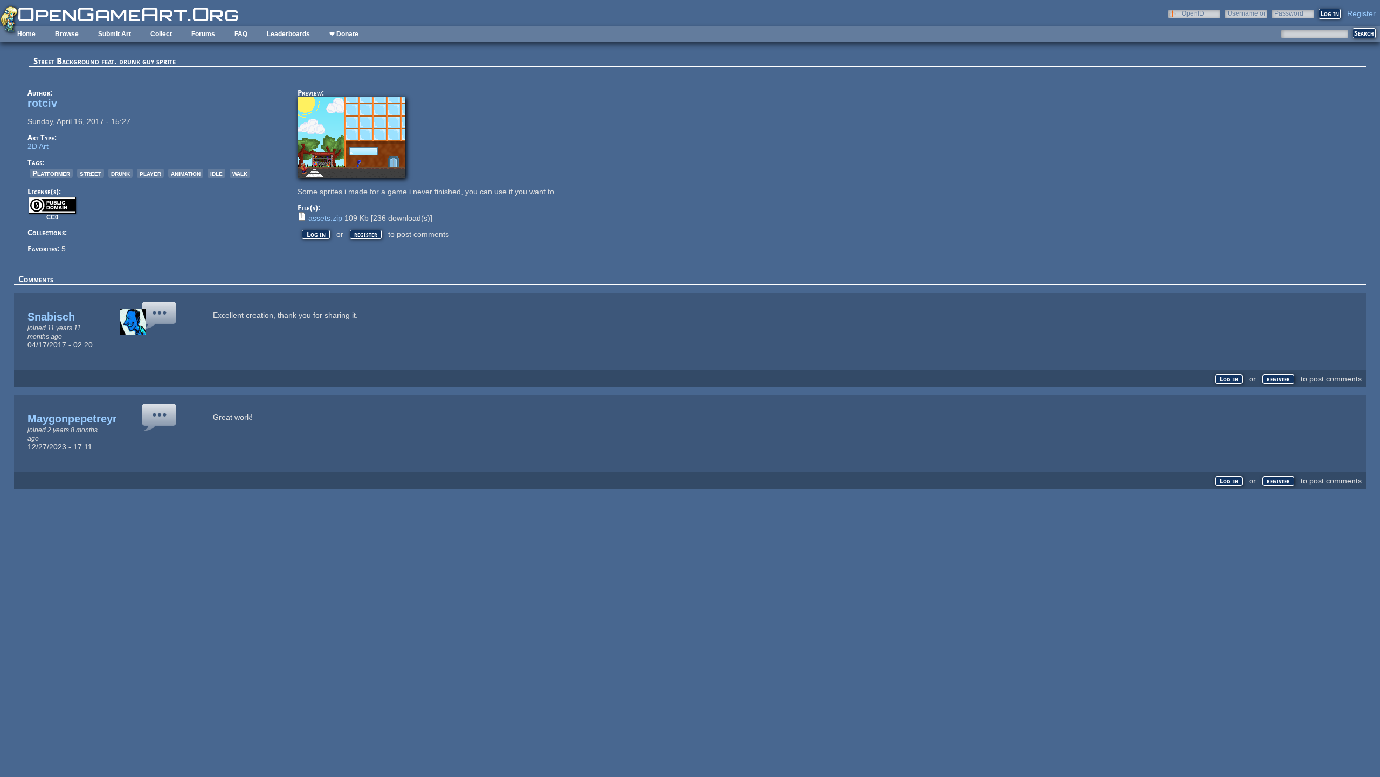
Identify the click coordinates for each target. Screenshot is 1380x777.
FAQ (240, 34)
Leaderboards (288, 34)
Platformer (51, 173)
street (90, 173)
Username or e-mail (1246, 13)
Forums (203, 34)
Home (26, 34)
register (365, 234)
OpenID (1193, 13)
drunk (120, 173)
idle (216, 173)
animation (186, 173)
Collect (161, 34)
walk (239, 173)
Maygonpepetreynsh (79, 419)
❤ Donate (343, 34)
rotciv (42, 103)
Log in (316, 234)
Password (1288, 13)
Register (1361, 13)
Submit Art (114, 34)
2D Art (38, 146)
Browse (67, 34)
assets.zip (325, 218)
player (150, 173)
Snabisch (51, 317)
